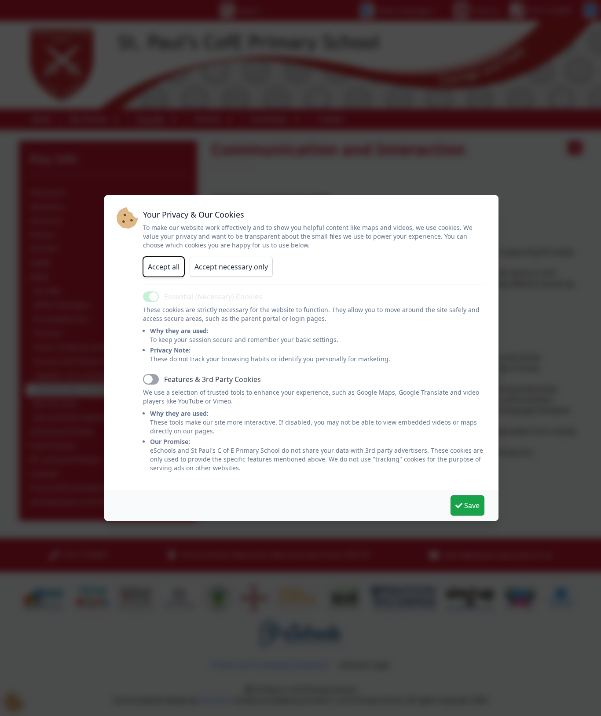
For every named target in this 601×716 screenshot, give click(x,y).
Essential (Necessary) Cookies (213, 297)
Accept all (164, 267)
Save (471, 505)
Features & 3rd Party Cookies (212, 379)
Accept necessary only (231, 267)
